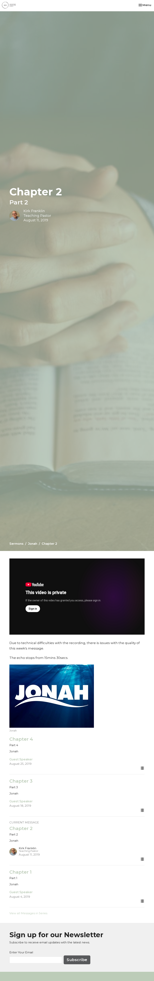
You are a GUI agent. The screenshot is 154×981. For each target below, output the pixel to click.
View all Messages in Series (28, 913)
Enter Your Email (21, 952)
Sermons (16, 544)
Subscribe (77, 959)
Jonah (32, 544)
